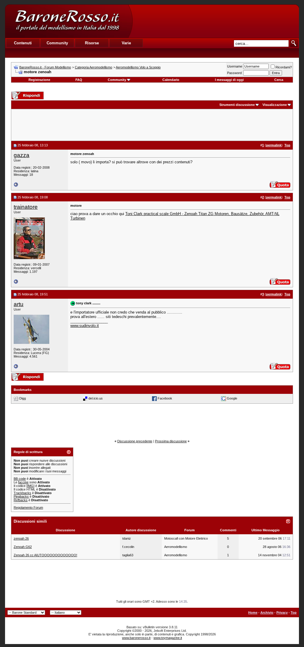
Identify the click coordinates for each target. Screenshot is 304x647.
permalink (273, 145)
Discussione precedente (134, 441)
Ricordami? (284, 67)
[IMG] (30, 486)
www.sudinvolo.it (84, 325)
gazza (21, 155)
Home (252, 612)
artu (18, 304)
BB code (20, 478)
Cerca (278, 80)
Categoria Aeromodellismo (93, 67)
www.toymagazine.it (167, 638)
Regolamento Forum (28, 507)
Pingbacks (21, 496)
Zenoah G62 (23, 547)
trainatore (26, 207)
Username (234, 66)
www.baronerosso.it (136, 638)
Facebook (165, 398)
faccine (23, 482)
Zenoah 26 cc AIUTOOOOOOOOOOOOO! (45, 555)
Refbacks (21, 500)
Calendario (170, 80)
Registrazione (39, 80)
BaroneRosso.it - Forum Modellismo (45, 67)
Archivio (266, 612)
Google (232, 398)
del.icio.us (95, 398)
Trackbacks (22, 493)
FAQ (78, 80)
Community (117, 80)
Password (234, 73)
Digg (22, 398)
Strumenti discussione (237, 104)
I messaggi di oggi (229, 80)
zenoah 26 (21, 538)
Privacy (282, 612)
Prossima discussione (171, 441)
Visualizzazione (274, 104)
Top (294, 612)
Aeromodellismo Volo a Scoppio (138, 67)
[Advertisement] (215, 21)
